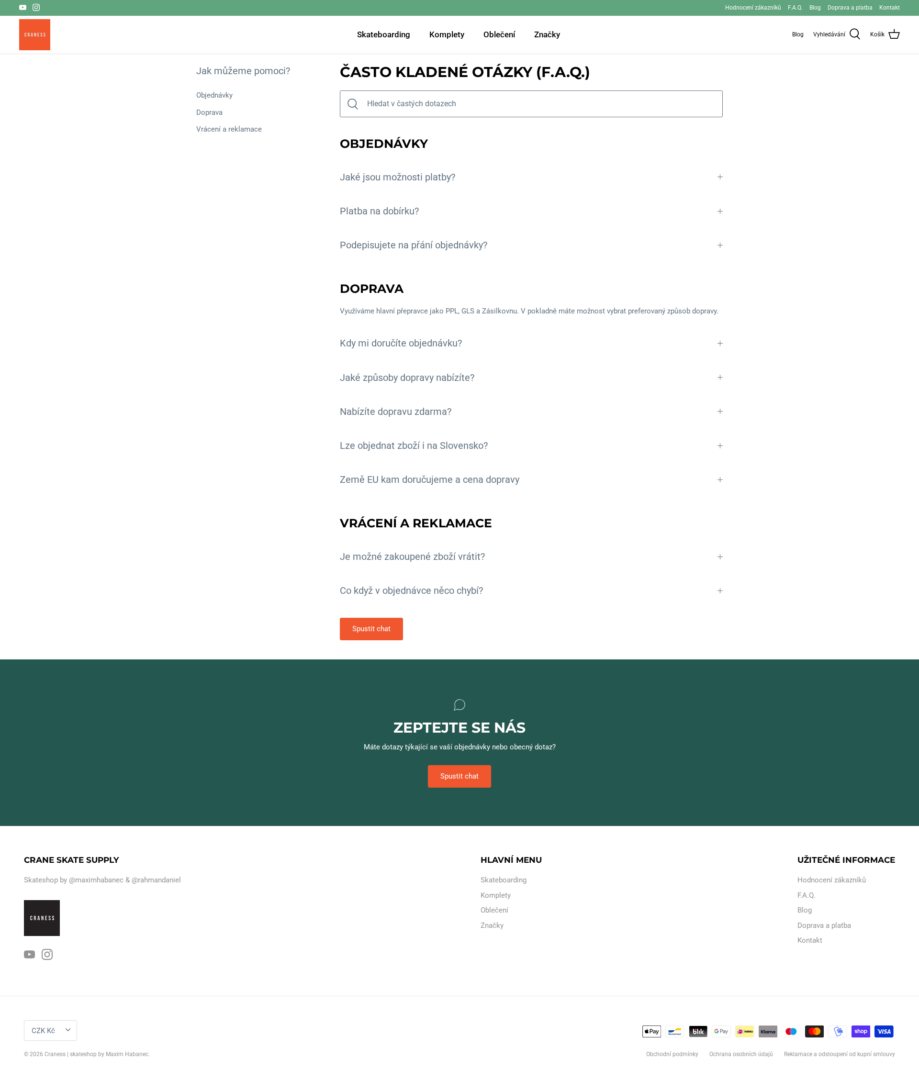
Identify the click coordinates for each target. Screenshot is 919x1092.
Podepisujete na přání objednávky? (413, 245)
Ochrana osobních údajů (741, 1054)
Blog (815, 7)
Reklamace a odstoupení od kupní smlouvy (839, 1054)
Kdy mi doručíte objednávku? (401, 343)
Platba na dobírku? (379, 211)
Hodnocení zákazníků (753, 7)
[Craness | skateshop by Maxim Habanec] (34, 34)
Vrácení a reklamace (229, 129)
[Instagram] (36, 7)
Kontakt (889, 7)
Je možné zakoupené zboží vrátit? (412, 556)
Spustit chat (371, 628)
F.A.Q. (795, 7)
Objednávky (214, 95)
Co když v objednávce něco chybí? (411, 590)
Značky (547, 34)
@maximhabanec (96, 880)
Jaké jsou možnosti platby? (397, 177)
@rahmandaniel (156, 880)
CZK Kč (43, 1030)
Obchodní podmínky (672, 1054)
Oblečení (499, 34)
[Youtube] (22, 7)
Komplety (446, 34)
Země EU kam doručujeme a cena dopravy (429, 479)
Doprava (209, 112)
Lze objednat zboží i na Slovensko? (414, 445)
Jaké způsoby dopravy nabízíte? (407, 377)
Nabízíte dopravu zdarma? (395, 411)
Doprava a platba (850, 7)
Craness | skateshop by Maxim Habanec (96, 1054)
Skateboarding (383, 34)
